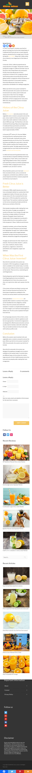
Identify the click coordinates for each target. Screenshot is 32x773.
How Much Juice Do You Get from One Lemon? (15, 630)
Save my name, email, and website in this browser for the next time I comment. (16, 399)
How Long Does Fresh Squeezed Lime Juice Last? (16, 608)
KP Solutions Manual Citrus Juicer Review (14, 461)
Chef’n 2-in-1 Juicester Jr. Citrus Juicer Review (15, 550)
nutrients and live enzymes (13, 150)
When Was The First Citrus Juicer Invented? (13, 37)
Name (5, 381)
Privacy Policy (9, 694)
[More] (13, 45)
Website (5, 391)
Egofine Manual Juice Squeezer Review (13, 528)
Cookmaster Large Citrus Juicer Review (13, 506)
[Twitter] (7, 45)
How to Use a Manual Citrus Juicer (12, 652)
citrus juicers (10, 114)
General (9, 36)
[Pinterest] (10, 45)
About (6, 686)
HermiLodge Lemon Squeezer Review (13, 484)
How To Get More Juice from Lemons (12, 586)
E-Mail (5, 386)
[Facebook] (4, 45)
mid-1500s (11, 56)
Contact (7, 690)
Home (5, 36)
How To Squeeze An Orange (10, 674)
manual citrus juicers (18, 298)
